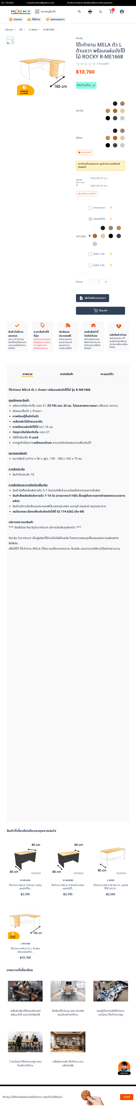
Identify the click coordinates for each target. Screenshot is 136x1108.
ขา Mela (33, 29)
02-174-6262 (7, 2)
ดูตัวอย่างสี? (86, 152)
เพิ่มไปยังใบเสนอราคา (95, 298)
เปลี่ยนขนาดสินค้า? (88, 193)
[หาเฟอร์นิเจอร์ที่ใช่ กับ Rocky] (79, 11)
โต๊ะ (21, 29)
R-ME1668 (48, 29)
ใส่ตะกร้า (103, 310)
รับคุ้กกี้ (127, 1097)
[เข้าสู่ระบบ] (122, 11)
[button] (107, 130)
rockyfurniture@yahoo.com (40, 2)
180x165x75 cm (98, 186)
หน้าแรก (9, 29)
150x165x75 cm (98, 178)
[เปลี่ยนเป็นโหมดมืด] (100, 11)
